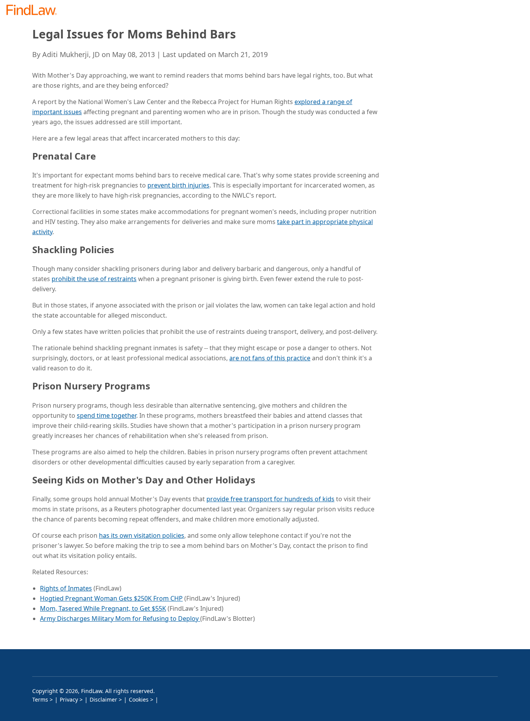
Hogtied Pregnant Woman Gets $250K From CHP (111, 598)
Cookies (139, 699)
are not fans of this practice (269, 358)
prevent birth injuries (178, 185)
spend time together (106, 415)
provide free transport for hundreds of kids (270, 499)
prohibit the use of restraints (94, 279)
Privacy (69, 699)
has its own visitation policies (141, 535)
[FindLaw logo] (34, 11)
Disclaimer (103, 699)
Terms (40, 699)
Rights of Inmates (66, 588)
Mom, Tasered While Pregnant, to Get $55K (103, 608)
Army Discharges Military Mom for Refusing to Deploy (120, 618)
